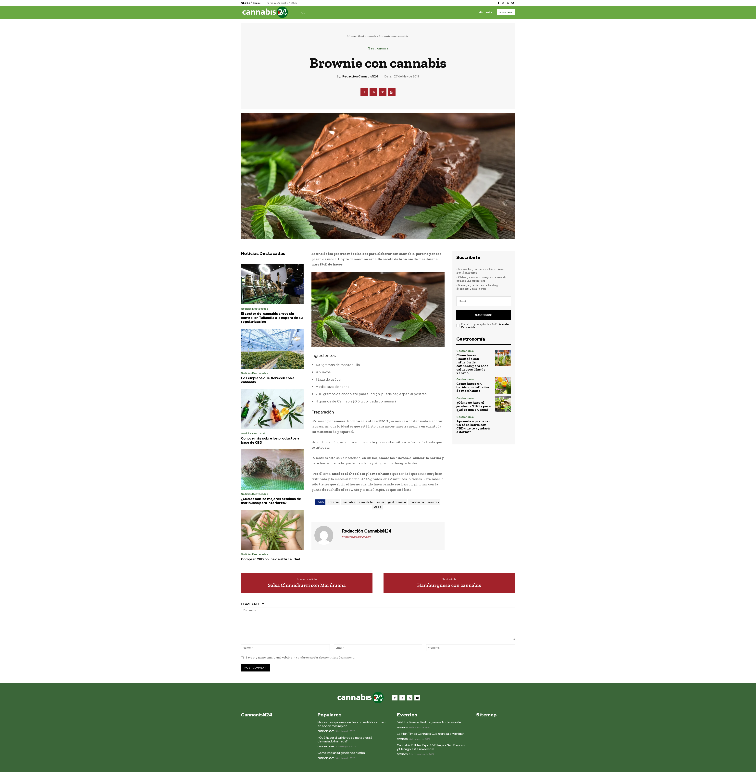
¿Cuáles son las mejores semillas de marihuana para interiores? (271, 501)
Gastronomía (367, 36)
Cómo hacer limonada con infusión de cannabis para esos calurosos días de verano (472, 364)
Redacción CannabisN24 (360, 76)
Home (351, 36)
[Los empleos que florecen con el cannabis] (272, 349)
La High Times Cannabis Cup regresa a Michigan (430, 734)
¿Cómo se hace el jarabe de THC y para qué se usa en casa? (473, 406)
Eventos (402, 727)
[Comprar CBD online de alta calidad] (272, 530)
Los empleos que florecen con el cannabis (268, 380)
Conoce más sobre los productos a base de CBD (270, 440)
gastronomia (397, 502)
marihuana (417, 502)
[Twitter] (508, 3)
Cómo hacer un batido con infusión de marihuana (472, 387)
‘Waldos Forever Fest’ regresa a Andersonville (429, 722)
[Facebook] (498, 3)
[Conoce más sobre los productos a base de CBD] (272, 409)
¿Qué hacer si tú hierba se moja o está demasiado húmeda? (345, 739)
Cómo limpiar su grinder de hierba (341, 753)
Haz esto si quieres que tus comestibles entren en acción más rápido (351, 724)
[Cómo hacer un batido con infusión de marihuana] (503, 385)
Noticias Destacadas (254, 308)
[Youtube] (512, 3)
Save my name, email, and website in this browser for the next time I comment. (300, 657)
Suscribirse (483, 315)
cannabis (349, 502)
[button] (303, 12)
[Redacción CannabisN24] (326, 535)
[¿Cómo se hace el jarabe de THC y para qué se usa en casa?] (503, 404)
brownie (333, 502)
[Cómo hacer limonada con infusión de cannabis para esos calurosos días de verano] (503, 358)
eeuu (380, 502)
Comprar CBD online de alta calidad (270, 559)
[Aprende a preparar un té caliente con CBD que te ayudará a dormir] (503, 424)
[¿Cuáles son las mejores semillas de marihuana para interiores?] (272, 469)
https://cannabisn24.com (356, 536)
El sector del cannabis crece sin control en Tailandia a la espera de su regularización (272, 317)
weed (378, 506)
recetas (433, 502)
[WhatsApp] (392, 92)
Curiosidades (326, 731)
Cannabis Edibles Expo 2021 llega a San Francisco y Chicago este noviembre (431, 747)
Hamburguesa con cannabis (449, 585)
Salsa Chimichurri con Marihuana (307, 585)
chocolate (366, 502)
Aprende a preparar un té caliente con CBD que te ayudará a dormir (473, 426)
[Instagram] (503, 3)
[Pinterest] (382, 92)
